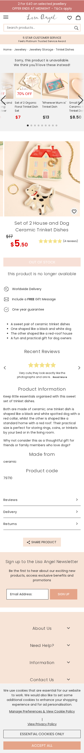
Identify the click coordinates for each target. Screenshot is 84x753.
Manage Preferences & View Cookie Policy (42, 711)
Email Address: (21, 594)
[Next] (78, 368)
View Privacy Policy (42, 724)
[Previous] (6, 368)
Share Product (43, 542)
